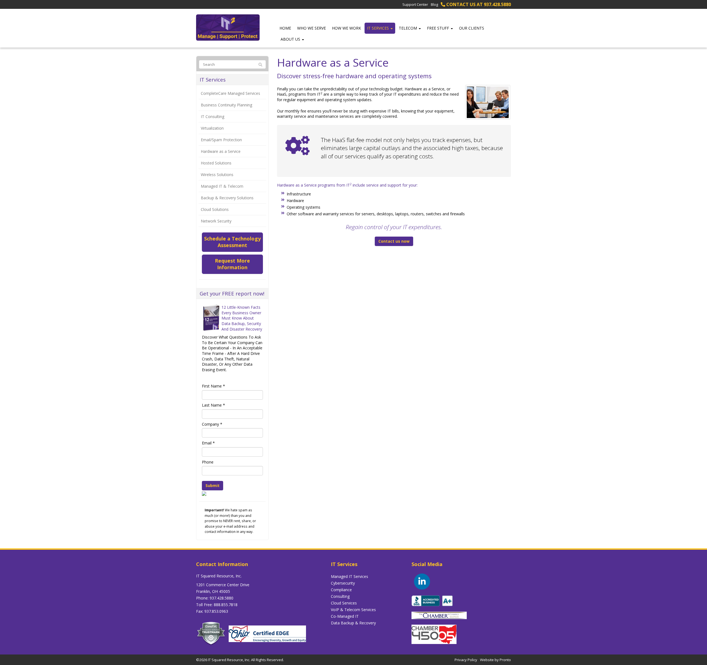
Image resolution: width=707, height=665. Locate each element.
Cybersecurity (343, 583)
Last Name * (213, 405)
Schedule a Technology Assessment (232, 241)
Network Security (216, 221)
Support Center (415, 4)
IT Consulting (212, 116)
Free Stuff (438, 28)
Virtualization (212, 128)
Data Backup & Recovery (353, 622)
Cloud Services (344, 603)
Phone (207, 462)
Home (285, 28)
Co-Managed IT (345, 616)
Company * (212, 424)
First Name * (213, 386)
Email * (208, 443)
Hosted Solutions (216, 163)
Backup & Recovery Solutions (227, 197)
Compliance (341, 589)
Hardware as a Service (221, 151)
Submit (212, 485)
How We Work (346, 28)
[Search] (260, 64)
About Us (291, 39)
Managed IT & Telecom (222, 186)
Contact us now (394, 241)
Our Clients (471, 28)
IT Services (378, 28)
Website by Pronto (495, 659)
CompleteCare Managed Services (230, 93)
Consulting (340, 596)
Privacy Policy (466, 659)
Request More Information (232, 264)
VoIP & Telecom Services (353, 609)
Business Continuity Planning (226, 105)
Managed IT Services (349, 576)
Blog (434, 4)
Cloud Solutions (215, 209)
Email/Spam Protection (221, 139)
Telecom (408, 28)
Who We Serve (311, 28)
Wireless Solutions (217, 174)
